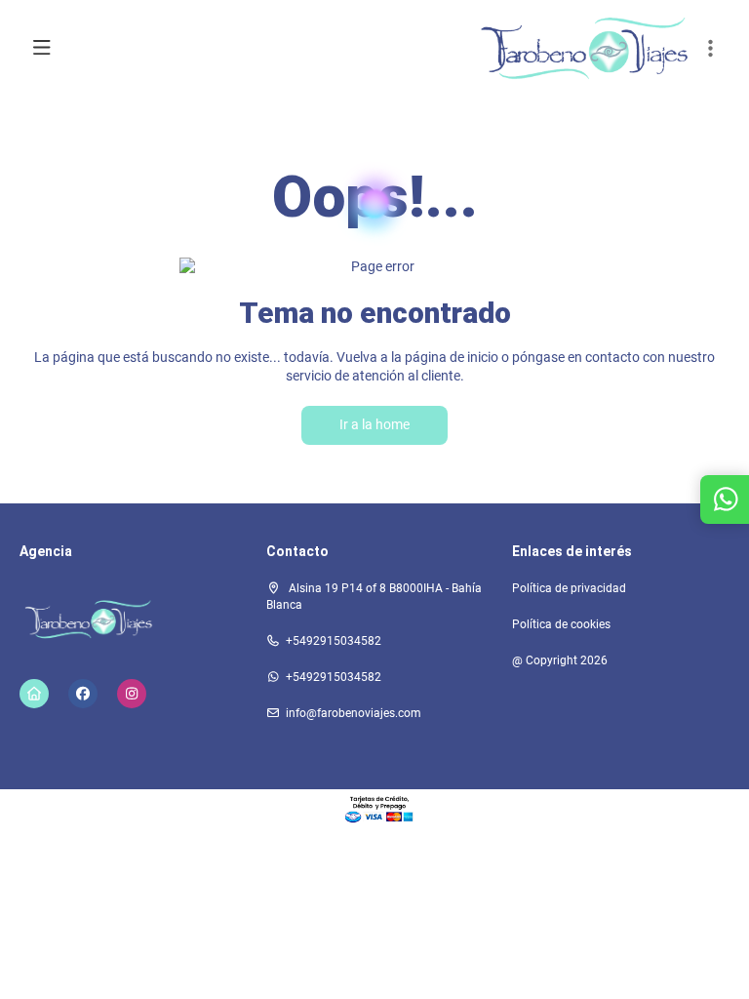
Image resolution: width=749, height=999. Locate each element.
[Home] (34, 693)
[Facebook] (83, 693)
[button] (709, 48)
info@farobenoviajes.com (353, 713)
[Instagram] (131, 693)
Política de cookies (561, 624)
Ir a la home (374, 424)
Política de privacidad (569, 588)
